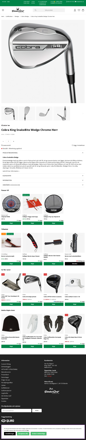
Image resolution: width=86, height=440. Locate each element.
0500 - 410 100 (52, 365)
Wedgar (17, 16)
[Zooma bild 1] (43, 61)
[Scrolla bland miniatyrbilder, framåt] (83, 113)
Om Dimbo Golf (6, 396)
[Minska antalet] (3, 141)
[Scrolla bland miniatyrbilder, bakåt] (3, 113)
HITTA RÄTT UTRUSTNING (9, 369)
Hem (2, 16)
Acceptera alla (23, 434)
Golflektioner (5, 388)
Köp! (11, 304)
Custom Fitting (6, 364)
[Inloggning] (75, 10)
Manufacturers (6, 372)
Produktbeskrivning (10, 153)
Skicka (36, 410)
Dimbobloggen (6, 367)
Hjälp (8, 1)
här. (28, 430)
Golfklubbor (9, 16)
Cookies (3, 401)
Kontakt (4, 1)
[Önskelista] (79, 10)
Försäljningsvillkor (7, 383)
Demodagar (5, 377)
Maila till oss (48, 367)
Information (7, 180)
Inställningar (9, 434)
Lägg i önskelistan (79, 145)
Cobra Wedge (25, 16)
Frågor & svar (5, 380)
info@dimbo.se (80, 1)
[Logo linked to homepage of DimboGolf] (18, 10)
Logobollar (4, 393)
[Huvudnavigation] (3, 10)
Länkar (3, 385)
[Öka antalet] (13, 141)
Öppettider (4, 398)
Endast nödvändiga (38, 434)
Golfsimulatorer (6, 391)
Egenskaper (7, 176)
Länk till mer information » (11, 171)
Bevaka (74, 264)
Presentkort (5, 375)
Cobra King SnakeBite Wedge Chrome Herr (43, 16)
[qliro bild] (7, 422)
